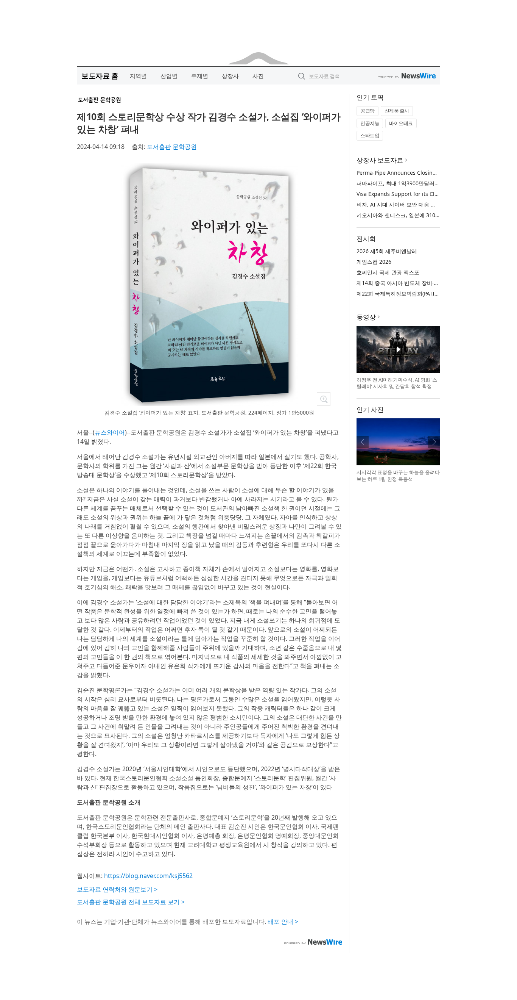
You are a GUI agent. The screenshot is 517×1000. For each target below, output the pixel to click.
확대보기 (323, 399)
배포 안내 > (283, 921)
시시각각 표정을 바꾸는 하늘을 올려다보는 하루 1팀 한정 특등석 (398, 475)
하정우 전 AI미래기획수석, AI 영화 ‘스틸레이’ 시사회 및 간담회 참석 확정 (397, 383)
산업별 (169, 76)
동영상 (366, 317)
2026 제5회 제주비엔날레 (387, 251)
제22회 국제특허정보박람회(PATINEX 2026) (408, 293)
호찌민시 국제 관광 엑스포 (388, 272)
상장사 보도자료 (380, 160)
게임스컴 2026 (374, 261)
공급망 (367, 110)
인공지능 (369, 123)
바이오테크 (401, 123)
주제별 (199, 76)
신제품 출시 (397, 110)
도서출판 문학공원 (172, 146)
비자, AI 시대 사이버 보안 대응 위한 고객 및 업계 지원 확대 (427, 204)
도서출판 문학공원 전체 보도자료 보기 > (131, 902)
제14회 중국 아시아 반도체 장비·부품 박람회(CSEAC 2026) (426, 282)
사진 (258, 76)
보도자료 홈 (99, 75)
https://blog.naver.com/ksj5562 (148, 876)
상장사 (230, 76)
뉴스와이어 (110, 432)
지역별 (138, 76)
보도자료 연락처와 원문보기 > (117, 889)
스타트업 (369, 135)
